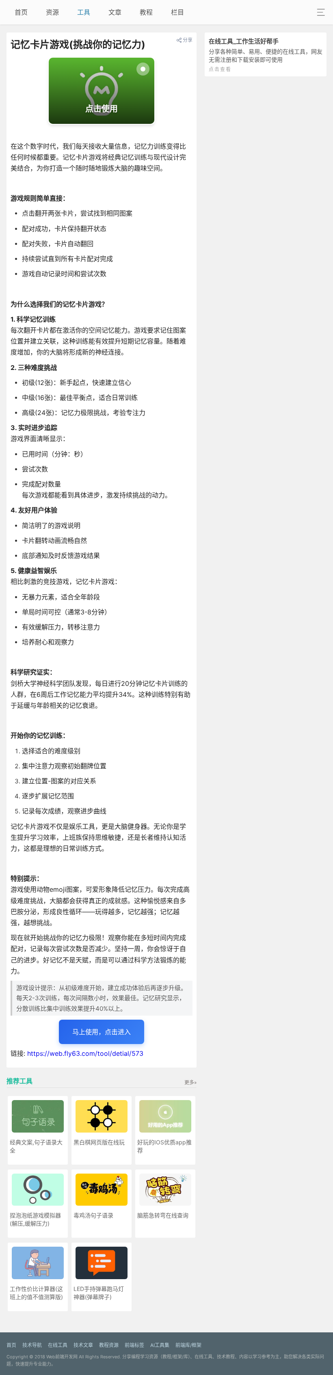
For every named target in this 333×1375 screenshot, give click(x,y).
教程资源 (109, 1345)
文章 (114, 12)
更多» (190, 1082)
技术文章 (83, 1345)
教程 (146, 12)
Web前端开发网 (62, 1357)
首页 (21, 12)
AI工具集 (159, 1345)
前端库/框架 (188, 1345)
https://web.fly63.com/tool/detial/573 (85, 1053)
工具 (83, 12)
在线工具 (57, 1345)
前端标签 (134, 1345)
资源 (52, 12)
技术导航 (32, 1345)
